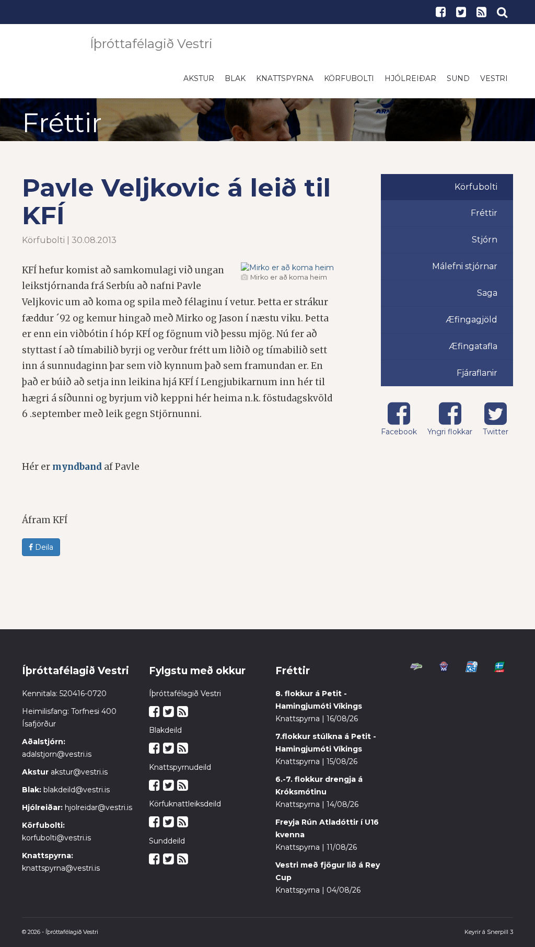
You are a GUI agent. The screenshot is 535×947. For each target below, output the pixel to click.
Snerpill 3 (500, 937)
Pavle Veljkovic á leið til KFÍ (176, 207)
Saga (487, 298)
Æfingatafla (473, 351)
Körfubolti (349, 83)
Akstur (198, 83)
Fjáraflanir (477, 378)
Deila (43, 552)
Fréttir (484, 218)
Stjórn (484, 245)
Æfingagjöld (471, 325)
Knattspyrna (284, 83)
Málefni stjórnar (464, 271)
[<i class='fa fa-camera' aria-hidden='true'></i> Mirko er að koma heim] (287, 273)
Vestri (494, 83)
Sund (458, 83)
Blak (235, 83)
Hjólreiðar (410, 83)
